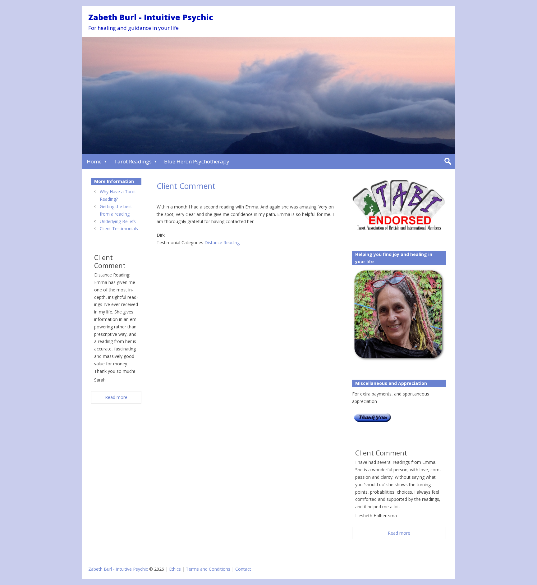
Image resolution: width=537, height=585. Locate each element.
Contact (243, 569)
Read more (399, 533)
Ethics (175, 569)
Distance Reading (222, 242)
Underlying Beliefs (118, 221)
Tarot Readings (133, 161)
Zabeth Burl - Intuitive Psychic (150, 17)
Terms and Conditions (208, 569)
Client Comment (186, 186)
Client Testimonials (119, 228)
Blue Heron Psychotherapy (196, 161)
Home (94, 161)
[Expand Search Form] (447, 161)
